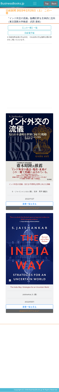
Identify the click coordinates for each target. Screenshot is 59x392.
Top (47, 3)
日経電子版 (29, 33)
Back (54, 3)
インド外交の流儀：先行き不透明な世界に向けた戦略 (29, 184)
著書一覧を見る (29, 204)
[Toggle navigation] (35, 3)
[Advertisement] (29, 75)
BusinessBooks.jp (12, 3)
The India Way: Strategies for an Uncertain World (29, 287)
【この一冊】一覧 (29, 27)
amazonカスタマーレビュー (29, 208)
